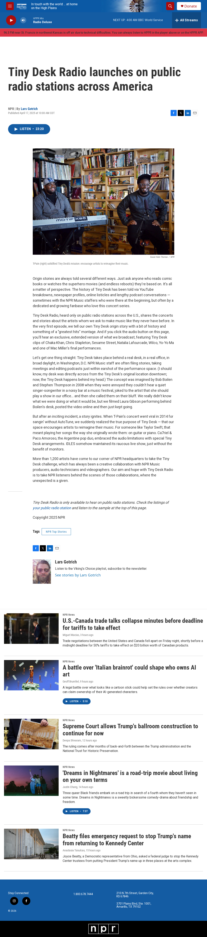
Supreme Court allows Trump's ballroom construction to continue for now (130, 730)
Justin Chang (70, 787)
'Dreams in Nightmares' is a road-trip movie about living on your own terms (130, 776)
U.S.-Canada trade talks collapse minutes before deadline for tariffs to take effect (133, 624)
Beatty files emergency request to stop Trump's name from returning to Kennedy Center (127, 840)
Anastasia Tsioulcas (74, 850)
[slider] (29, 20)
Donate (190, 6)
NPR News (69, 614)
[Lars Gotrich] (42, 571)
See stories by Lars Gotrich (78, 575)
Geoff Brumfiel (71, 681)
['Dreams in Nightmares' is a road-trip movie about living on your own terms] (31, 781)
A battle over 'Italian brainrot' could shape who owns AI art (129, 671)
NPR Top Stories (56, 531)
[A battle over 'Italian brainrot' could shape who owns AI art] (31, 675)
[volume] (23, 20)
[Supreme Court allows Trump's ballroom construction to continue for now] (31, 734)
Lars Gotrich (29, 109)
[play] (11, 20)
